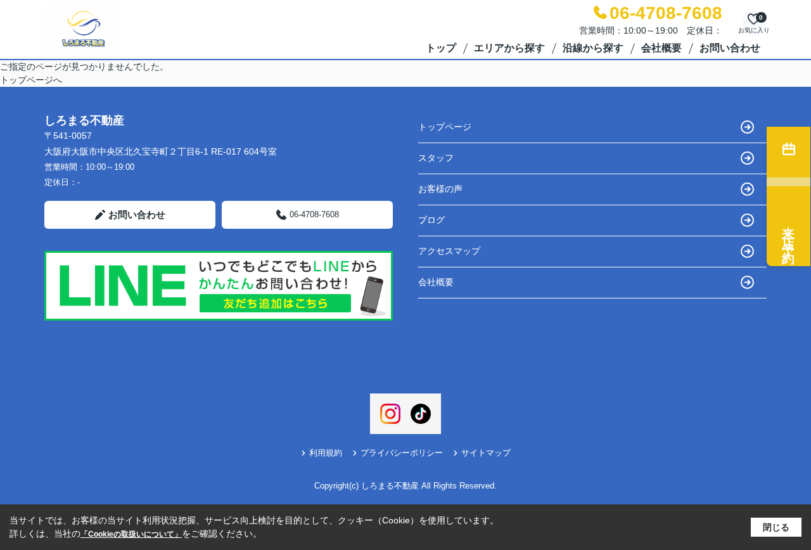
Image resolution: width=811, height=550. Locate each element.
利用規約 (325, 452)
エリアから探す (509, 47)
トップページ (444, 127)
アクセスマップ (449, 251)
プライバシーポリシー (402, 452)
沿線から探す (593, 47)
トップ (441, 47)
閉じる (776, 527)
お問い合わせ (729, 47)
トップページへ (31, 80)
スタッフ (436, 158)
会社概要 (661, 47)
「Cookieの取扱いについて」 (131, 534)
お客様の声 (440, 189)
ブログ (431, 220)
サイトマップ (486, 452)
